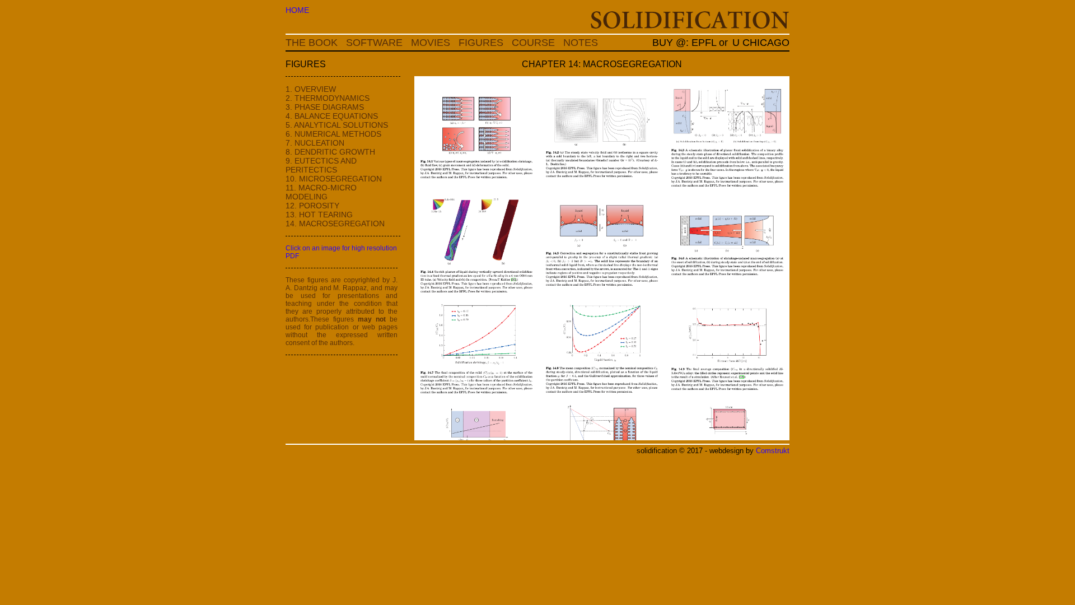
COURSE (533, 42)
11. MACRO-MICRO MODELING (321, 192)
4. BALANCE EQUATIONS (332, 115)
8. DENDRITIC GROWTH (330, 151)
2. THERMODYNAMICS (328, 98)
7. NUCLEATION (315, 142)
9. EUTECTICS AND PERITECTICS (321, 165)
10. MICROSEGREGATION (334, 178)
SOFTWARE (374, 42)
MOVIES (430, 42)
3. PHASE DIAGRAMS (325, 107)
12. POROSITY (312, 205)
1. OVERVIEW (311, 89)
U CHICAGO (760, 42)
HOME (297, 10)
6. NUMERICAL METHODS (333, 133)
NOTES (580, 42)
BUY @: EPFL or (684, 42)
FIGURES (481, 42)
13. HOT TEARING (319, 214)
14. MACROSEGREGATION (335, 223)
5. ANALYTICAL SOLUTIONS (337, 124)
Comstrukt (772, 451)
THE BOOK (312, 42)
